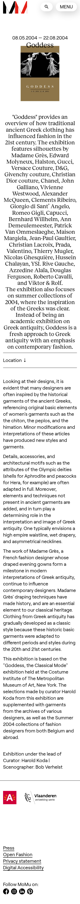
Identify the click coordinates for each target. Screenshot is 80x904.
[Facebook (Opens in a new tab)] (6, 892)
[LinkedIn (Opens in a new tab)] (22, 892)
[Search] (46, 6)
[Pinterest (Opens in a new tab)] (30, 892)
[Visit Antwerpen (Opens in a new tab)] (9, 802)
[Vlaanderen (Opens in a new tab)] (40, 802)
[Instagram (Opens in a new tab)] (14, 892)
